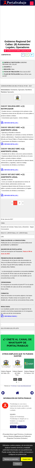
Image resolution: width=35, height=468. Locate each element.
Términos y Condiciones (25, 434)
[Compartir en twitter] (32, 55)
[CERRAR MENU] (32, 3)
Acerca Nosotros (9, 436)
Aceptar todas (27, 459)
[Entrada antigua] (32, 393)
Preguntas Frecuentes (13, 438)
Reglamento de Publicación (23, 436)
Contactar (24, 438)
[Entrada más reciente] (2, 393)
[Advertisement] (17, 23)
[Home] (17, 393)
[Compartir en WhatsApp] (27, 55)
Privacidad (6, 434)
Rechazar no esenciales (11, 459)
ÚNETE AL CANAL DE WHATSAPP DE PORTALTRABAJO (19, 342)
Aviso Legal (13, 434)
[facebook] (23, 55)
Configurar (17, 464)
